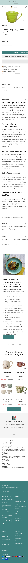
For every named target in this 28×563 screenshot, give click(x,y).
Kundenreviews (5, 536)
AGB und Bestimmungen (19, 532)
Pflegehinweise (19, 511)
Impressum (18, 538)
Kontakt (4, 541)
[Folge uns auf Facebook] (3, 520)
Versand (17, 540)
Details (4, 212)
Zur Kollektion (14, 409)
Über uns (4, 531)
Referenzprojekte (6, 539)
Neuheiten (4, 206)
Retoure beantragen (20, 501)
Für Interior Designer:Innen (19, 519)
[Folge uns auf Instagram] (6, 520)
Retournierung (18, 543)
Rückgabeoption (17, 66)
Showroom (17, 73)
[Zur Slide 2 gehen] (13, 434)
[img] (5, 452)
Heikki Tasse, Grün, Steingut (21, 400)
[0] (22, 7)
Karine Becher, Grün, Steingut (7, 400)
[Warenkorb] (25, 7)
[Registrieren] (23, 491)
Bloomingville (7, 372)
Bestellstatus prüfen (20, 499)
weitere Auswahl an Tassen (15, 117)
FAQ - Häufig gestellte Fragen (20, 507)
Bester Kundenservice (7, 499)
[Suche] (5, 7)
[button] (5, 41)
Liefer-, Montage (7, 66)
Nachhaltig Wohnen (20, 516)
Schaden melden (19, 504)
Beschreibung (5, 99)
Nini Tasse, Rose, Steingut (20, 375)
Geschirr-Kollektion (13, 166)
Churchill (4, 25)
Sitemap (17, 546)
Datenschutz (18, 535)
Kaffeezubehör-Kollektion (19, 143)
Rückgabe (4, 223)
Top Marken (4, 502)
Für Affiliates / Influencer (5, 545)
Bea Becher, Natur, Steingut (7, 375)
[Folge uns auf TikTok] (3, 524)
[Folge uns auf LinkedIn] (6, 524)
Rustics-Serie (5, 182)
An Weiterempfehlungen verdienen (7, 515)
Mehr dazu (16, 3)
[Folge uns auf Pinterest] (9, 520)
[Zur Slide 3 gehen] (14, 434)
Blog (16, 513)
